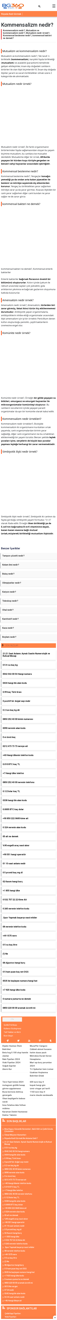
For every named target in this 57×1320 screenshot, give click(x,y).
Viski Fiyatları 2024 (11, 1062)
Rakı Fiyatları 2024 (11, 1059)
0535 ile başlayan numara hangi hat (19, 1272)
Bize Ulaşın (8, 1036)
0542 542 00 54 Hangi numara (17, 1151)
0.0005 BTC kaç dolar (13, 1205)
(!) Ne (6, 1261)
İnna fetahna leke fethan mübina (14, 1107)
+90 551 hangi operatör (14, 1222)
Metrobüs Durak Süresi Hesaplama (40, 1057)
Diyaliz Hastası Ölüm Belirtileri (12, 1047)
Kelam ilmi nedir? (10, 565)
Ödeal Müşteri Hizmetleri (15, 1135)
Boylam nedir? (9, 637)
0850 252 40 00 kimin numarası (17, 1169)
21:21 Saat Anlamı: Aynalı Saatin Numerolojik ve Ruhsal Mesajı (28, 1143)
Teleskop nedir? (10, 601)
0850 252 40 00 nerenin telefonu (18, 1194)
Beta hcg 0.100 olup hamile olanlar (15, 1054)
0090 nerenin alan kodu (14, 1172)
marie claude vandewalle (41, 1095)
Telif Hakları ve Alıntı (12, 1032)
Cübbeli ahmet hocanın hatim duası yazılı (41, 1051)
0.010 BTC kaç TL (11, 1187)
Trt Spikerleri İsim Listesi (41, 1069)
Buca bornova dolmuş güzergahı (12, 1093)
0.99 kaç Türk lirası (12, 1158)
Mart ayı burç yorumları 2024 (41, 1064)
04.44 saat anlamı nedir (14, 1297)
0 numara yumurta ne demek (16, 1279)
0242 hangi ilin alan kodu (14, 1293)
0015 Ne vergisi (10, 1286)
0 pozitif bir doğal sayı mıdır (16, 1162)
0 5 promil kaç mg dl (12, 1229)
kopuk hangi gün (37, 1085)
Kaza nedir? (8, 628)
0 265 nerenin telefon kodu (16, 1244)
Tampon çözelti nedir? (13, 555)
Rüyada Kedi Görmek (11, 14)
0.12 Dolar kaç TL (11, 1197)
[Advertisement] (28, 116)
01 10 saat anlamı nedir (14, 1226)
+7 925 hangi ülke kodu (14, 1276)
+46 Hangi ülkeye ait (13, 1301)
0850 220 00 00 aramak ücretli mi (18, 1283)
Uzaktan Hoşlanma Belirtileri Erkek (39, 1074)
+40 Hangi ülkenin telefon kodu (17, 1183)
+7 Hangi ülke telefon (13, 1190)
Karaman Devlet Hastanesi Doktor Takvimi (14, 1113)
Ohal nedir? (8, 610)
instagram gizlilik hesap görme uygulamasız (13, 1087)
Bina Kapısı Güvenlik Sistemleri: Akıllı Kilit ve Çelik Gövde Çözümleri (28, 1130)
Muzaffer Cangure (38, 1046)
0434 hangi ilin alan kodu (14, 1155)
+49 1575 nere (10, 1254)
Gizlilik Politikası (10, 1025)
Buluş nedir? (8, 574)
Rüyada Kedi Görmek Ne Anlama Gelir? (21, 1138)
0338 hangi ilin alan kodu (14, 1201)
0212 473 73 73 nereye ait (15, 1180)
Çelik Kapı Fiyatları (13, 1313)
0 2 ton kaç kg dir (11, 1165)
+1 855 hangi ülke (11, 1237)
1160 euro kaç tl (37, 1092)
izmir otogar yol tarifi (40, 1088)
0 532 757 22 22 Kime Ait (14, 1240)
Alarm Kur (7, 1069)
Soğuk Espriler (9, 1066)
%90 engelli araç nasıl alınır (16, 1219)
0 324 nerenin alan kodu (14, 1212)
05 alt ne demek (11, 1215)
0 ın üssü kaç (10, 1176)
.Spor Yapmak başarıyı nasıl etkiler (19, 1247)
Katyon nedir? (9, 592)
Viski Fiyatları (10, 1317)
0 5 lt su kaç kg (10, 1148)
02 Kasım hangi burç (13, 1233)
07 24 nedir (9, 1290)
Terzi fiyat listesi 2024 (12, 1082)
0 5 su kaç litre (10, 1258)
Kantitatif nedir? (10, 619)
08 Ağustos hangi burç (14, 1265)
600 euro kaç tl (37, 1082)
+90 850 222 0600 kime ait (15, 1208)
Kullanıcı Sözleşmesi (12, 1028)
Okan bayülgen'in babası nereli (13, 1100)
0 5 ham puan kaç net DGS (15, 1269)
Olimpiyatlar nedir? (11, 583)
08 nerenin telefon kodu (14, 1251)
